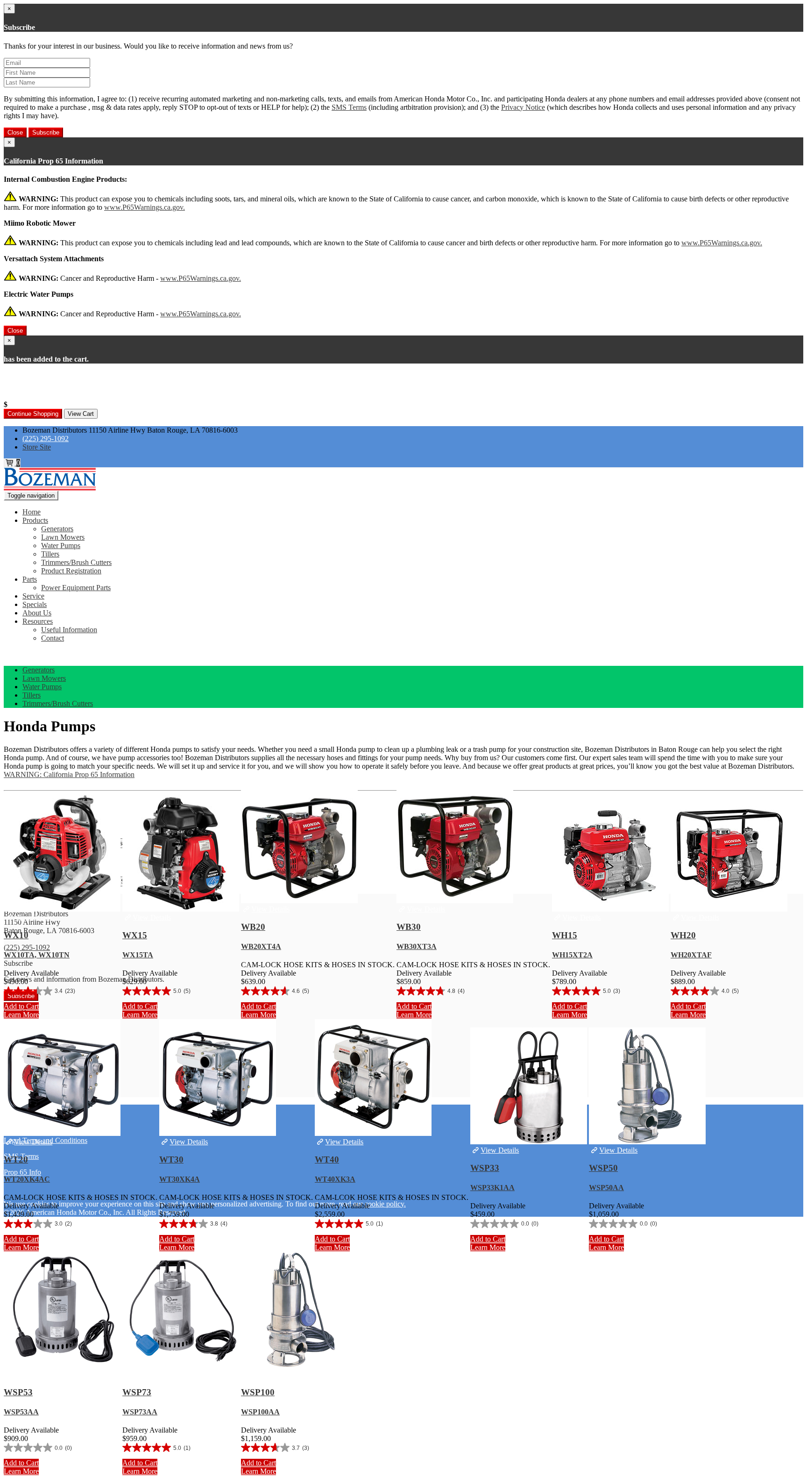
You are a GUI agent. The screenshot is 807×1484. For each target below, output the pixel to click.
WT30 (171, 1159)
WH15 (564, 935)
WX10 (16, 935)
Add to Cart (21, 1006)
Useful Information (69, 630)
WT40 (327, 1159)
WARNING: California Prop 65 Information (69, 774)
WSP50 (603, 1168)
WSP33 (484, 1168)
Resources (37, 621)
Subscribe (45, 132)
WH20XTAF (691, 955)
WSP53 (18, 1392)
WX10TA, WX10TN (37, 955)
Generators (57, 529)
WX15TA (137, 955)
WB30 (408, 927)
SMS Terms (349, 107)
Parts (29, 579)
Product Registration (71, 571)
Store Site (36, 447)
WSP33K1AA (492, 1187)
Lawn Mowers (63, 537)
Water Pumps (60, 545)
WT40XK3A (335, 1179)
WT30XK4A (179, 1179)
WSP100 (258, 1392)
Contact (52, 638)
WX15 (134, 935)
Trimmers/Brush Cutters (76, 562)
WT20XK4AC (27, 1179)
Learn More (21, 1015)
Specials (34, 604)
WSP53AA (21, 1412)
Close (15, 132)
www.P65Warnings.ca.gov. (144, 207)
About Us (36, 613)
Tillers (50, 554)
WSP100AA (260, 1412)
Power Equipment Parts (76, 588)
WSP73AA (139, 1412)
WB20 (253, 927)
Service (33, 596)
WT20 (16, 1159)
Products (35, 520)
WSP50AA (606, 1187)
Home (31, 512)
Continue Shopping (32, 413)
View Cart (81, 413)
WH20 (683, 935)
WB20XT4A (261, 946)
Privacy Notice (523, 107)
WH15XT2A (572, 955)
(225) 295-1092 (45, 438)
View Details (33, 917)
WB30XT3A (416, 946)
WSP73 (136, 1392)
